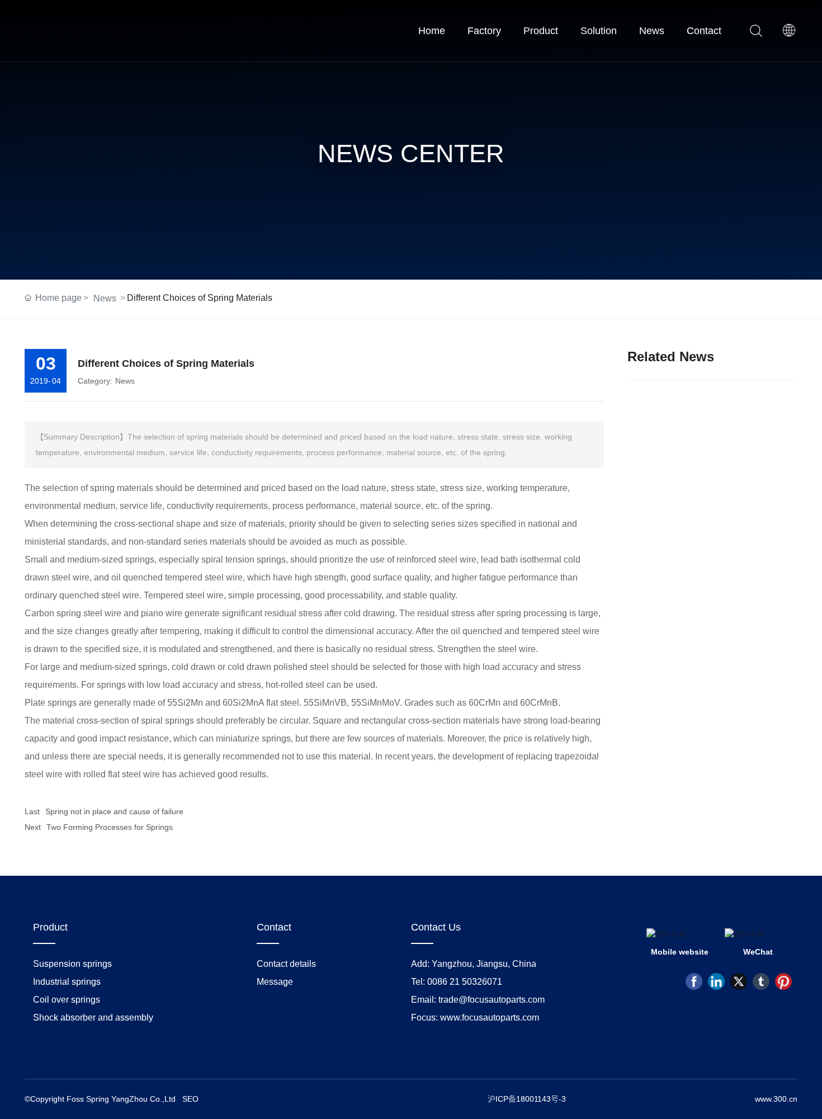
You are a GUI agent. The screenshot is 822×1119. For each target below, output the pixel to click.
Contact (704, 30)
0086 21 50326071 (464, 981)
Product (540, 30)
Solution (598, 30)
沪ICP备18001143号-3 (527, 1098)
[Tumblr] (761, 981)
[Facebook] (694, 981)
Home (431, 30)
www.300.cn (776, 1098)
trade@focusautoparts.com (491, 999)
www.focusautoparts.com (489, 1017)
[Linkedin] (716, 981)
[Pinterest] (783, 981)
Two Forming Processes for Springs (109, 827)
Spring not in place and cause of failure (114, 811)
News (651, 30)
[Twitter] (738, 981)
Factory (484, 30)
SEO (190, 1098)
